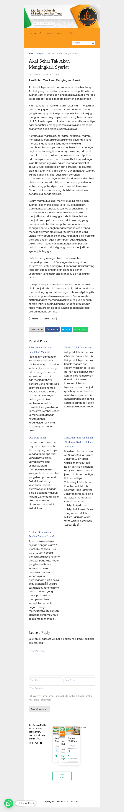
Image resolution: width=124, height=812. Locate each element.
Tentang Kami (35, 33)
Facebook (53, 329)
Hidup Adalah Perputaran (78, 347)
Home (31, 53)
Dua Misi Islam (37, 437)
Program (49, 33)
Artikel (70, 33)
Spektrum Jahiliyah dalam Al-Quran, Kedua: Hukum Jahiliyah (78, 442)
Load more (62, 776)
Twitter (67, 329)
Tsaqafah (40, 53)
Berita (59, 33)
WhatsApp (81, 329)
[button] (8, 803)
